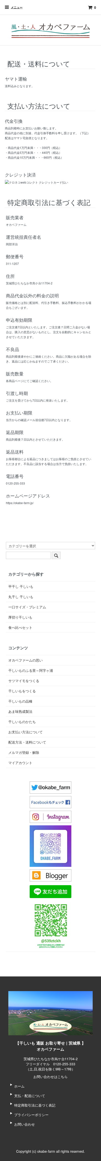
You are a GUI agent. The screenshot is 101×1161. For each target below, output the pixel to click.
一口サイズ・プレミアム (27, 606)
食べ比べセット (20, 627)
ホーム (19, 1086)
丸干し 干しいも (20, 596)
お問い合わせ (24, 1124)
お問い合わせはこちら (50, 1076)
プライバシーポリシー (31, 1114)
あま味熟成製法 (20, 711)
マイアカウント (20, 762)
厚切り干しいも (20, 617)
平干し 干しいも (20, 586)
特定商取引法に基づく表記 (34, 1105)
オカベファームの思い (25, 660)
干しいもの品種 (20, 701)
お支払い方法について (25, 731)
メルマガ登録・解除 (23, 752)
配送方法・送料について (27, 742)
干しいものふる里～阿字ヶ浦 (30, 670)
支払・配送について (29, 1095)
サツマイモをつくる (23, 680)
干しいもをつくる (22, 690)
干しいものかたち (22, 721)
